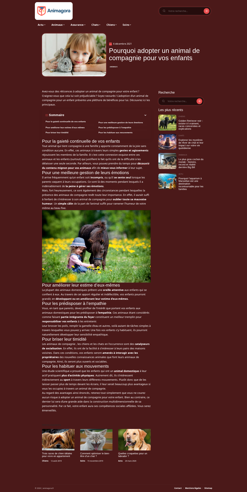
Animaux (114, 67)
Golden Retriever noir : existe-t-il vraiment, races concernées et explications (191, 124)
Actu (120, 461)
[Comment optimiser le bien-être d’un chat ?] (96, 439)
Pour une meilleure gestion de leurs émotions (120, 122)
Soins (82, 461)
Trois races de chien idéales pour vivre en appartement (57, 455)
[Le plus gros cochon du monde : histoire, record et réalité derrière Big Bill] (167, 161)
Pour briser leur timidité (57, 132)
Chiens (45, 461)
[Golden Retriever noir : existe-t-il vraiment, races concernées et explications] (167, 123)
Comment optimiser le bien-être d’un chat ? (95, 455)
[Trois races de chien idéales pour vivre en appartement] (58, 439)
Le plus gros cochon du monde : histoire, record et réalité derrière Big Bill (191, 163)
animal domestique (126, 371)
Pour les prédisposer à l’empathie (114, 127)
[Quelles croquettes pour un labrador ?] (134, 439)
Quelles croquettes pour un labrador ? (132, 455)
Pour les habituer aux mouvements (115, 132)
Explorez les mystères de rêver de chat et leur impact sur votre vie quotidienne (191, 144)
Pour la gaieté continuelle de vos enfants (66, 121)
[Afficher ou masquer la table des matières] (105, 115)
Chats (181, 135)
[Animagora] (54, 11)
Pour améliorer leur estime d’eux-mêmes (65, 127)
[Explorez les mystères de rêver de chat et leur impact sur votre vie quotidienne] (167, 142)
